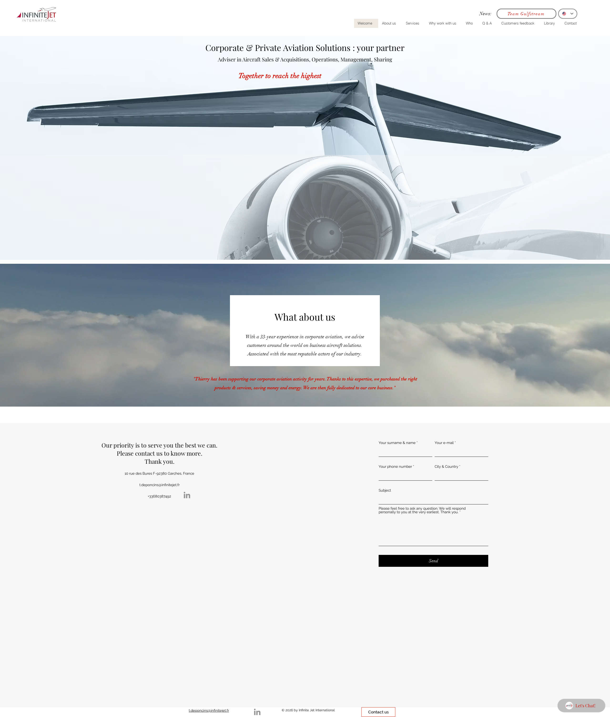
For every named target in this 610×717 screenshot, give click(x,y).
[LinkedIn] (187, 495)
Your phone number (395, 466)
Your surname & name (397, 443)
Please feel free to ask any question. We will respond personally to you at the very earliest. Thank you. (422, 510)
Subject (385, 490)
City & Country (446, 466)
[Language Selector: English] (567, 14)
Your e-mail (444, 443)
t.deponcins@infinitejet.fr (159, 485)
